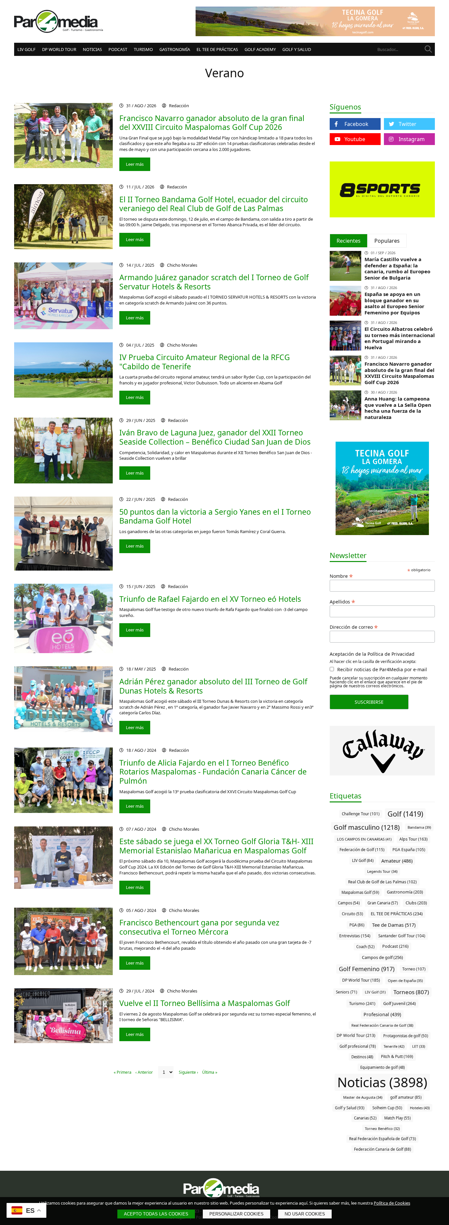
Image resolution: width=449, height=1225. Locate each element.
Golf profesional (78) (358, 1046)
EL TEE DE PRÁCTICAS (217, 49)
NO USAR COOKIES (305, 1214)
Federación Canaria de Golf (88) (382, 1149)
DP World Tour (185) (361, 980)
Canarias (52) (365, 1117)
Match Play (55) (397, 1117)
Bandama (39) (419, 827)
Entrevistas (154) (354, 936)
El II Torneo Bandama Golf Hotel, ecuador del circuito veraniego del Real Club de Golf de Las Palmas (213, 204)
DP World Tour (59, 49)
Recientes (349, 240)
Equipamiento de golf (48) (382, 1067)
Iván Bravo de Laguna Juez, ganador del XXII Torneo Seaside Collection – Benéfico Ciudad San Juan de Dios (215, 437)
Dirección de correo (354, 626)
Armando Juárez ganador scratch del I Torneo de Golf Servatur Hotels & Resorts (214, 282)
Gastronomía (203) (405, 892)
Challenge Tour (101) (361, 813)
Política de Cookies (392, 1203)
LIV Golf (26, 49)
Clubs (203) (416, 903)
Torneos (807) (411, 992)
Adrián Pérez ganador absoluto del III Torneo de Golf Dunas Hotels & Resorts (213, 686)
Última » (209, 1072)
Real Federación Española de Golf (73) (382, 1138)
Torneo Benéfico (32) (382, 1128)
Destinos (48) (362, 1056)
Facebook (356, 124)
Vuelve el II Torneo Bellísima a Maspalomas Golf (204, 1003)
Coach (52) (365, 946)
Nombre (341, 575)
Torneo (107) (414, 968)
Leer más (135, 164)
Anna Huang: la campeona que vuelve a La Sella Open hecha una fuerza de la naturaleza (398, 407)
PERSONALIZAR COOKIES (236, 1214)
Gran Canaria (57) (382, 902)
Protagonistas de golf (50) (405, 1035)
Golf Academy (260, 49)
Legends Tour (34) (382, 871)
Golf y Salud (296, 49)
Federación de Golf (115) (362, 849)
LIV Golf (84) (362, 860)
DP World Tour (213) (356, 1035)
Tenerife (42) (394, 1046)
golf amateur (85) (405, 1097)
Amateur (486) (397, 860)
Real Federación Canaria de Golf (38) (382, 1025)
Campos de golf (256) (382, 957)
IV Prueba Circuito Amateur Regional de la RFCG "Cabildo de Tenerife (204, 362)
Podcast (117, 49)
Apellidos (342, 601)
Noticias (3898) (382, 1082)
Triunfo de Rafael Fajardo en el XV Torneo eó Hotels (210, 599)
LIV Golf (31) (375, 992)
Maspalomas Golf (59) (360, 892)
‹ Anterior (144, 1072)
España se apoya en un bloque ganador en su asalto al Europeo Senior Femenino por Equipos (394, 303)
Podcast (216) (395, 946)
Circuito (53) (352, 913)
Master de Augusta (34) (362, 1097)
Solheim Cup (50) (387, 1107)
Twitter (407, 124)
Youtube (354, 139)
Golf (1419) (405, 814)
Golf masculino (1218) (367, 827)
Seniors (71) (346, 992)
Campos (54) (349, 902)
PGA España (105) (408, 849)
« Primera (122, 1072)
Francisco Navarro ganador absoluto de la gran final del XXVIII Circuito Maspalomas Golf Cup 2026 (211, 123)
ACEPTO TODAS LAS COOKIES (156, 1214)
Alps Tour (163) (413, 839)
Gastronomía (174, 49)
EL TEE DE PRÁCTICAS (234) (397, 914)
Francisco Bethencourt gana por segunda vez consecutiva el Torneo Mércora (199, 927)
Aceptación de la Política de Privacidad (372, 654)
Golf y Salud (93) (350, 1107)
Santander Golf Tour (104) (401, 935)
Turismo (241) (362, 1003)
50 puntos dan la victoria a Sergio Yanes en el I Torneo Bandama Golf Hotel (215, 516)
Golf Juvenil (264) (399, 1003)
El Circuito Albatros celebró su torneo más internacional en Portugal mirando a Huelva (400, 338)
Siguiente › (188, 1072)
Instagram (412, 139)
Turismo (143, 49)
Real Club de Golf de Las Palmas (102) (382, 881)
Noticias (92, 49)
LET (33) (418, 1046)
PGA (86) (356, 924)
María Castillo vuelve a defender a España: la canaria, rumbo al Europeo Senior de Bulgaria (397, 268)
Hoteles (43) (420, 1107)
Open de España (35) (405, 980)
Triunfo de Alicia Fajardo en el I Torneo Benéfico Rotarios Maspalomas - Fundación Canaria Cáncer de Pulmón (213, 771)
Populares (387, 240)
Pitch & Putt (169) (397, 1056)
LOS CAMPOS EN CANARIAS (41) (364, 839)
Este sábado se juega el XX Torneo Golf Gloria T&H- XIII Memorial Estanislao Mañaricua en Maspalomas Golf (216, 846)
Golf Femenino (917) (366, 969)
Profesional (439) (382, 1014)
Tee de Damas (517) (393, 924)
